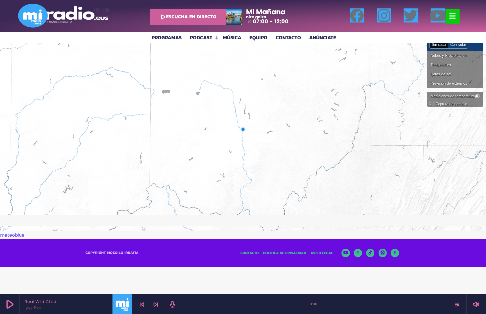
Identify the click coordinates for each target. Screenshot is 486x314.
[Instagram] (384, 15)
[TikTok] (370, 253)
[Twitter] (411, 15)
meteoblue (12, 235)
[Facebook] (357, 15)
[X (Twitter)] (358, 253)
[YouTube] (345, 253)
